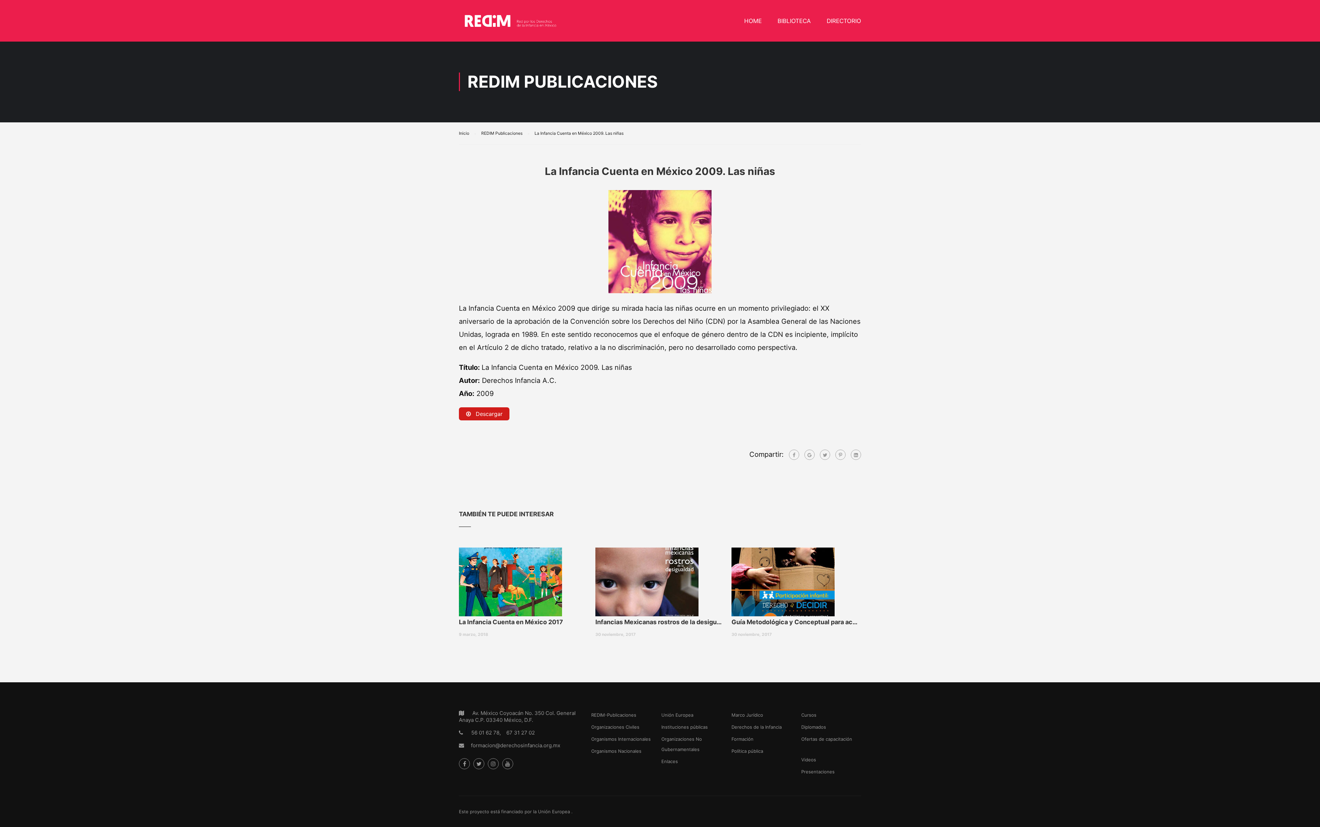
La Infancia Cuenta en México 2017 (511, 622)
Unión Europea (677, 715)
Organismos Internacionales (621, 739)
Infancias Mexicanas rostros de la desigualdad (660, 622)
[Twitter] (825, 455)
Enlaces (669, 761)
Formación (743, 739)
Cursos (808, 715)
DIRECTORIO (844, 21)
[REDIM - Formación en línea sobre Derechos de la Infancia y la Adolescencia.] (510, 24)
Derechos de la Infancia (757, 727)
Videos (808, 759)
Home (753, 21)
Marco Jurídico (747, 715)
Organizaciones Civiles (615, 727)
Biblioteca (794, 21)
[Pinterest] (840, 455)
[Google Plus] (809, 455)
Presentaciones (818, 771)
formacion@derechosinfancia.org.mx (515, 745)
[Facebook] (794, 455)
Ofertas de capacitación (826, 739)
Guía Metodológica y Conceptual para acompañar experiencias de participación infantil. (796, 622)
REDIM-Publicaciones (613, 715)
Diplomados (813, 727)
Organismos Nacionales (616, 751)
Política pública (747, 751)
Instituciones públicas (684, 727)
